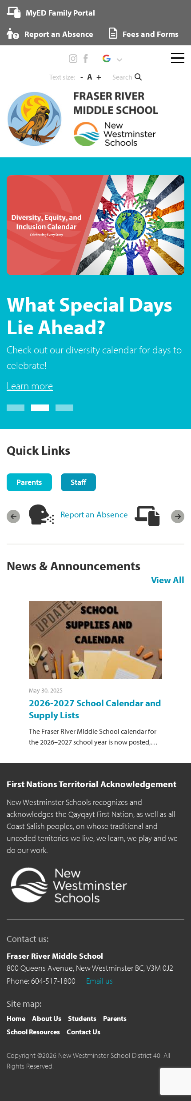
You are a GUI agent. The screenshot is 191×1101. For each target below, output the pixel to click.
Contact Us (83, 1031)
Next (177, 516)
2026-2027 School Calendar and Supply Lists (95, 709)
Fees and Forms (150, 34)
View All (167, 579)
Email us (99, 981)
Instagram (73, 58)
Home (16, 1018)
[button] (112, 58)
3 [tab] (64, 407)
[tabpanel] (95, 284)
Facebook (85, 58)
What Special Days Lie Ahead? (89, 315)
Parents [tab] (29, 482)
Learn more (30, 385)
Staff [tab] (78, 482)
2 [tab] (40, 407)
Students (82, 1018)
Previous (13, 516)
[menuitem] (51, 12)
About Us (46, 1018)
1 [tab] (15, 407)
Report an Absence (58, 34)
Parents (115, 1018)
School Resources (33, 1031)
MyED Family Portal (59, 13)
